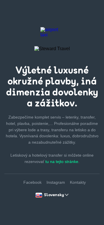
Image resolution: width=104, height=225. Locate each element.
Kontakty (78, 182)
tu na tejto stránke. (62, 161)
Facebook (32, 182)
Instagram (56, 182)
